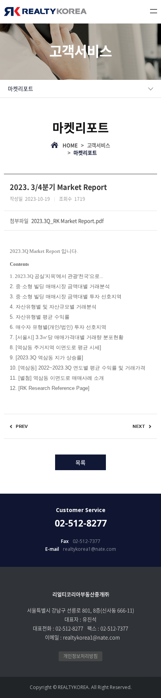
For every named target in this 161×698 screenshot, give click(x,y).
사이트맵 (153, 11)
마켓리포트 (20, 88)
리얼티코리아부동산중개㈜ (45, 11)
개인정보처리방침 (80, 656)
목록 (80, 462)
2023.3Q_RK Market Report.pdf (67, 220)
